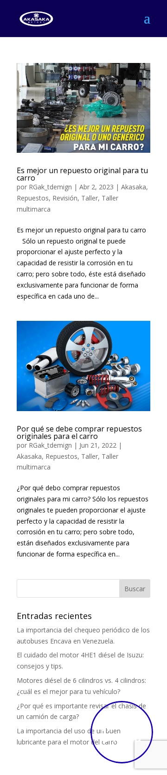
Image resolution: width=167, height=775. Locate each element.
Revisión (64, 198)
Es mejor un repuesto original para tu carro (82, 174)
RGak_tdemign (50, 186)
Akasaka (133, 186)
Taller (89, 198)
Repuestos (33, 198)
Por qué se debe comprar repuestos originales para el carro (79, 432)
